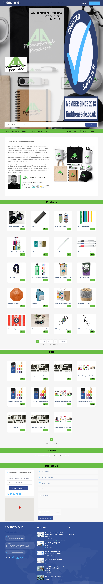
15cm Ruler (35, 226)
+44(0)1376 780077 (17, 552)
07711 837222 (54, 16)
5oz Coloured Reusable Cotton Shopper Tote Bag (22, 252)
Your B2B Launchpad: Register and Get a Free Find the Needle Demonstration (54, 568)
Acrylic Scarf (12, 277)
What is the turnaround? (38, 427)
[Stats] (20, 494)
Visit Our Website (89, 131)
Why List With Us (34, 3)
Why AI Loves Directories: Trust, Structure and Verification (53, 560)
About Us (49, 3)
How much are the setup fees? (40, 401)
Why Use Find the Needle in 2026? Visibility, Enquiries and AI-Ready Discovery (54, 534)
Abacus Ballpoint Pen (61, 252)
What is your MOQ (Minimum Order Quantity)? (67, 427)
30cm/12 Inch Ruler (83, 226)
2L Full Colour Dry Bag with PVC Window (66, 226)
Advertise (43, 3)
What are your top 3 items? (85, 401)
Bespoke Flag (12, 329)
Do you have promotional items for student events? (69, 376)
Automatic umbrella (13, 303)
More (43, 131)
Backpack (34, 303)
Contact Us (61, 3)
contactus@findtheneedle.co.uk (15, 538)
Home (26, 3)
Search (90, 125)
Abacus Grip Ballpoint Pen (85, 252)
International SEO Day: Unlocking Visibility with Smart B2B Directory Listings (54, 578)
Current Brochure (28, 131)
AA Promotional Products (46, 13)
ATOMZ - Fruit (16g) (83, 277)
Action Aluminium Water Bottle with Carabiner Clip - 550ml (48, 277)
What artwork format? (14, 427)
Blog (55, 3)
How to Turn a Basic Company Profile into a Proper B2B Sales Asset (53, 543)
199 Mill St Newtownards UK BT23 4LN (19, 478)
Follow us (71, 534)
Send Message (44, 518)
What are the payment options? (63, 401)
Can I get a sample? (13, 376)
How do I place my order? (15, 401)
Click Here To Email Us (17, 488)
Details (22, 228)
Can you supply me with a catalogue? (42, 376)
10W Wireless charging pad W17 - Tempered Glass (22, 226)
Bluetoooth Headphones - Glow (40, 329)
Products (15, 131)
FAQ (38, 131)
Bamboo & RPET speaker (85, 303)
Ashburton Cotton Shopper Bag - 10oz (65, 277)
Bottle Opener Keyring (61, 329)
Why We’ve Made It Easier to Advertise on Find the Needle (53, 552)
